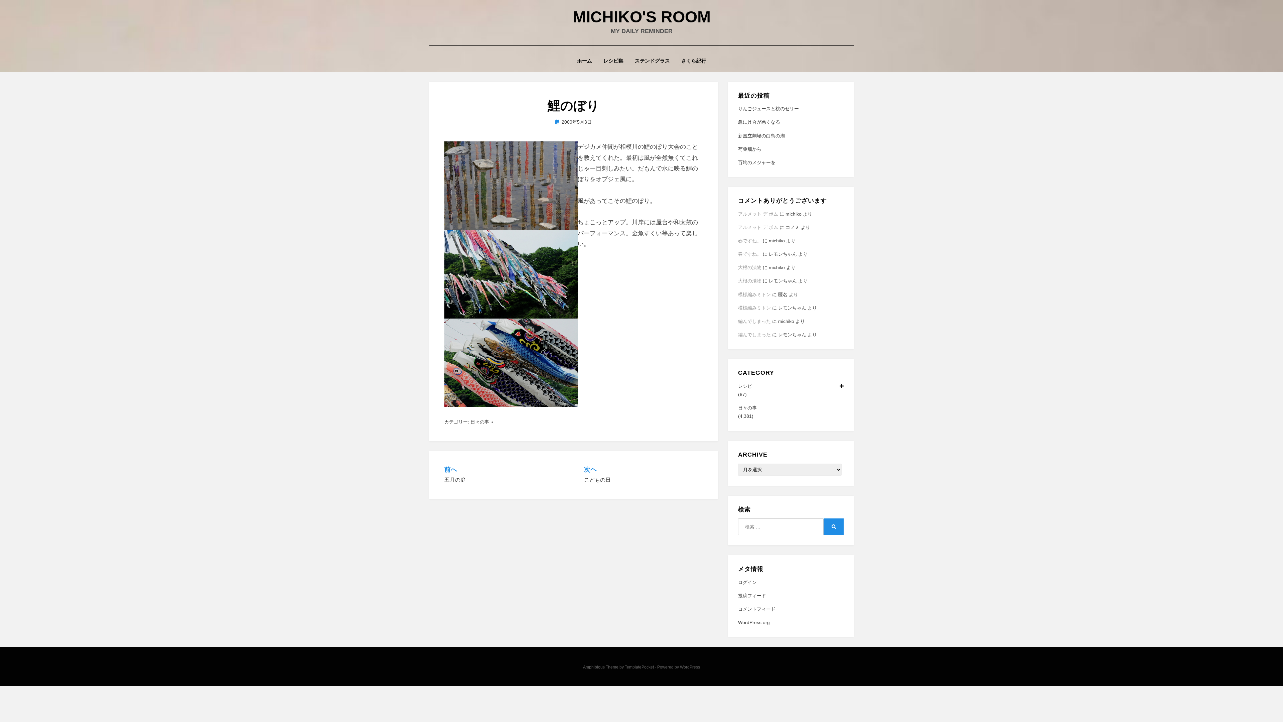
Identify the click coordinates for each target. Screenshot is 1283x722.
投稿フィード (752, 595)
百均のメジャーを (756, 162)
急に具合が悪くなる (759, 122)
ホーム (584, 61)
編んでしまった (754, 321)
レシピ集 (613, 61)
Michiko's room (642, 17)
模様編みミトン (754, 294)
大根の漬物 (749, 267)
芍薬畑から (749, 149)
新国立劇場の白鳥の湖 (761, 135)
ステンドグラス (652, 61)
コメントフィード (756, 609)
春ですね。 (749, 240)
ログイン (747, 582)
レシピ (745, 386)
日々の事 (479, 422)
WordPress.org (754, 622)
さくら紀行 (693, 61)
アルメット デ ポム (758, 214)
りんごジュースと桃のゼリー (768, 108)
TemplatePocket (639, 667)
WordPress (690, 667)
